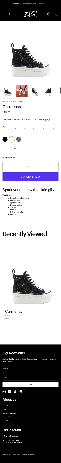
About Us (6, 406)
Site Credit (16, 454)
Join (30, 385)
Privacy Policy (7, 417)
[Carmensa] (8, 91)
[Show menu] (5, 14)
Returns (5, 420)
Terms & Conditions (9, 413)
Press (5, 409)
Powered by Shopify (28, 454)
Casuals (12, 101)
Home (4, 101)
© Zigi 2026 (6, 454)
